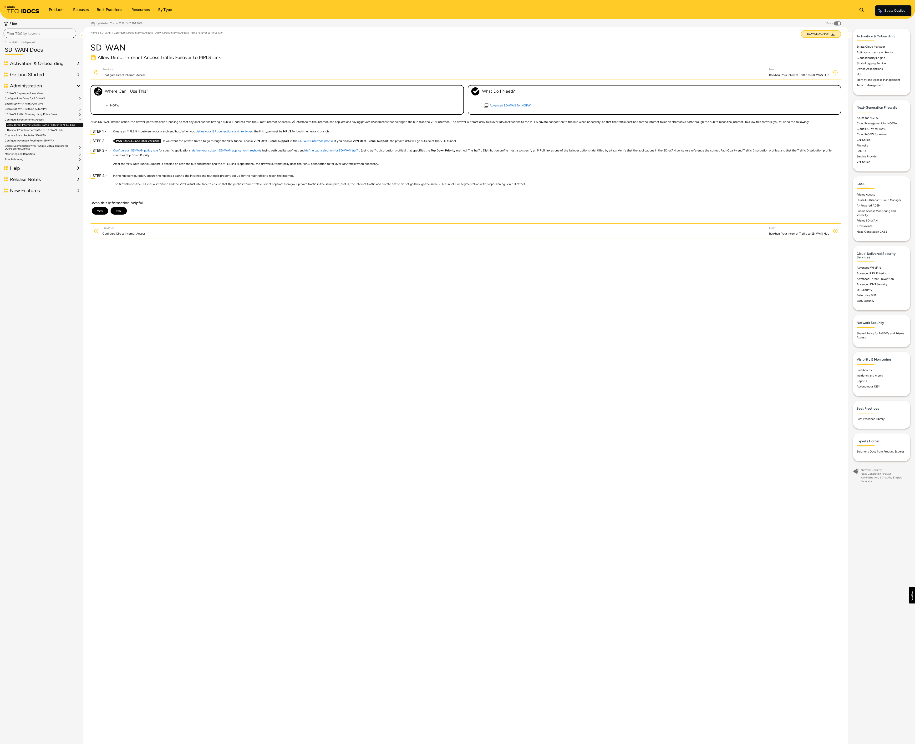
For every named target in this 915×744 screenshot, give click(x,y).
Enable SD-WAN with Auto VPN (24, 103)
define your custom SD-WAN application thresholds (226, 150)
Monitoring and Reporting (20, 154)
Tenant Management (870, 85)
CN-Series (863, 139)
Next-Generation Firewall (876, 473)
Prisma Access (866, 194)
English (897, 477)
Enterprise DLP (866, 295)
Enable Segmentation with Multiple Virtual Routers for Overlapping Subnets (36, 147)
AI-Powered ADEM (868, 205)
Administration (869, 477)
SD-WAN (105, 32)
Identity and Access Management (878, 79)
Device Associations (870, 68)
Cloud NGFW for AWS (871, 129)
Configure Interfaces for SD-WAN (25, 98)
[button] (912, 595)
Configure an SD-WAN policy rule (135, 150)
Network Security (871, 470)
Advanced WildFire (869, 267)
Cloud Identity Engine (871, 58)
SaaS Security (865, 300)
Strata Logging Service (871, 63)
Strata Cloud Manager (871, 46)
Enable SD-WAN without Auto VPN (26, 109)
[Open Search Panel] (861, 11)
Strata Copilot (894, 11)
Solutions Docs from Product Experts (881, 451)
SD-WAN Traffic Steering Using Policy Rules (31, 114)
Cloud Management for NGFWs (877, 123)
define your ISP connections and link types (224, 131)
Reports (862, 381)
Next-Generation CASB (872, 231)
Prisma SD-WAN (867, 220)
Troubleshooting (14, 159)
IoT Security (864, 290)
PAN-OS (862, 151)
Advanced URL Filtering (872, 273)
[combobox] (40, 33)
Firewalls (862, 145)
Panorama (867, 481)
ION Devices (865, 226)
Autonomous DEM (868, 386)
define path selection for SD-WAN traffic (332, 150)
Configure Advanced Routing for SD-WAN (30, 140)
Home (94, 32)
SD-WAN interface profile (315, 141)
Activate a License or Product (876, 52)
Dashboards (864, 370)
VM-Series (863, 162)
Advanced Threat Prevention (875, 279)
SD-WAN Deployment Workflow (24, 93)
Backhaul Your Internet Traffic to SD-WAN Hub (34, 130)
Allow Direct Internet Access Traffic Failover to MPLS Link (41, 124)
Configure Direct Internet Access (24, 119)
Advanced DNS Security (872, 284)
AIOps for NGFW (867, 118)
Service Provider (867, 156)
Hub (859, 74)
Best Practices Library (870, 419)
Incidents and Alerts (870, 375)
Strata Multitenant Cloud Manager (879, 200)
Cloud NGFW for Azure (872, 134)
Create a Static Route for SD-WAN (25, 135)
